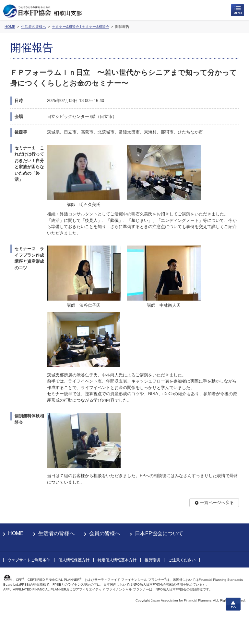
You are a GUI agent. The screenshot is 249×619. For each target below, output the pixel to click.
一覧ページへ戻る (217, 502)
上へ (233, 604)
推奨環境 (152, 560)
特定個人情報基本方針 (117, 560)
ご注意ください (182, 560)
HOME (16, 533)
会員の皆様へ (104, 533)
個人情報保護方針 (73, 560)
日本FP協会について (159, 533)
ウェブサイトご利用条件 (28, 560)
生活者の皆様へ (56, 533)
